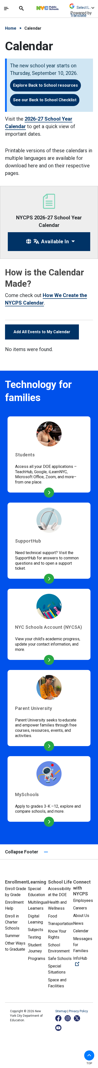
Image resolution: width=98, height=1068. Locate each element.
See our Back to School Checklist (44, 100)
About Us (81, 915)
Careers (80, 908)
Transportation (60, 923)
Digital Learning (35, 919)
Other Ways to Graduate (15, 946)
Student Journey (35, 948)
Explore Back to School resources (45, 85)
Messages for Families (82, 944)
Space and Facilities (57, 983)
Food (52, 916)
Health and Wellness (57, 905)
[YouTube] (58, 1027)
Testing (34, 937)
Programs (36, 958)
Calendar (80, 931)
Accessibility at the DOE (59, 891)
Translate (78, 15)
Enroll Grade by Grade (15, 891)
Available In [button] (54, 241)
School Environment (59, 948)
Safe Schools (60, 958)
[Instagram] (68, 1018)
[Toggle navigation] (6, 8)
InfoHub (83, 961)
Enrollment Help (14, 905)
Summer (12, 935)
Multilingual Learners (38, 905)
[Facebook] (58, 1018)
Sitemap (61, 1011)
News (78, 923)
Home (10, 28)
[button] (89, 1055)
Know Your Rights (57, 934)
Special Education (36, 891)
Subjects (35, 929)
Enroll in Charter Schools (12, 922)
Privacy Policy (78, 1011)
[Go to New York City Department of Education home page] (62, 7)
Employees (83, 900)
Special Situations (57, 969)
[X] (77, 1018)
